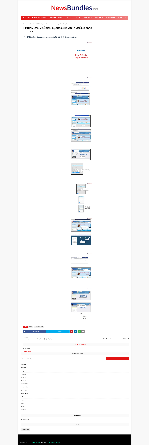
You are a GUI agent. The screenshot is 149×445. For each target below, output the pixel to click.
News (30, 326)
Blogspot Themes (54, 442)
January (78, 380)
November (77, 387)
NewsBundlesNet (29, 32)
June (78, 400)
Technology (77, 419)
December (78, 384)
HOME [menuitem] (27, 18)
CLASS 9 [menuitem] (78, 18)
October (77, 390)
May (78, 403)
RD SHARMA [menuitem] (88, 18)
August (78, 397)
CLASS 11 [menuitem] (61, 18)
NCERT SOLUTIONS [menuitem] (39, 18)
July (77, 371)
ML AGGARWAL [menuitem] (111, 18)
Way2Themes (36, 442)
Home (24, 24)
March (77, 364)
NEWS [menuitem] (120, 18)
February (78, 377)
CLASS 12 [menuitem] (52, 18)
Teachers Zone (32, 24)
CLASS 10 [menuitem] (70, 18)
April (77, 406)
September (77, 393)
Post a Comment (28, 351)
